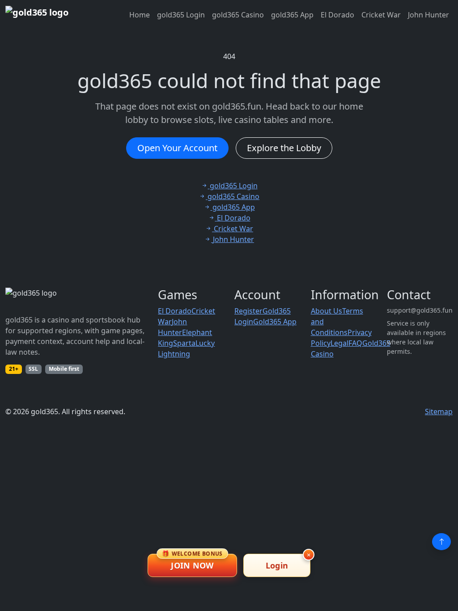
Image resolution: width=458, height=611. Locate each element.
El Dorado (337, 15)
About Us (326, 311)
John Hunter (428, 15)
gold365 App (292, 15)
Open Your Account (177, 148)
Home (139, 15)
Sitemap (439, 411)
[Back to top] (441, 541)
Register (248, 311)
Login (277, 565)
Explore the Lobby (284, 148)
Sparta (184, 343)
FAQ (355, 343)
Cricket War (381, 15)
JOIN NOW (192, 562)
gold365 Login (181, 15)
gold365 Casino (238, 15)
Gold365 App (275, 322)
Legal (339, 343)
